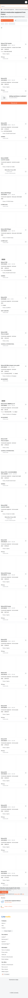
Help (3, 925)
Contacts (3, 927)
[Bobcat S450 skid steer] (14, 323)
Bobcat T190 (4, 262)
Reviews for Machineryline (7, 956)
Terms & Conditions (6, 950)
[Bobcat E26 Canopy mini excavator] (14, 564)
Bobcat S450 (4, 332)
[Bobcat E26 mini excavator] (14, 531)
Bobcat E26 (4, 297)
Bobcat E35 (4, 78)
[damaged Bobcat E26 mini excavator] (14, 288)
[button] (26, 2)
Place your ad (14, 103)
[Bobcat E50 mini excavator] (14, 114)
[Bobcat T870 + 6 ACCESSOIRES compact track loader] (14, 463)
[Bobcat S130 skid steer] (14, 429)
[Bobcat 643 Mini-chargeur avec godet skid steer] (14, 356)
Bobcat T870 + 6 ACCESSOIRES (9, 472)
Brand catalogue (5, 959)
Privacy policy (5, 952)
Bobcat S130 (4, 438)
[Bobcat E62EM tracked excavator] (14, 149)
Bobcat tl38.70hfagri (6, 192)
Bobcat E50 (4, 123)
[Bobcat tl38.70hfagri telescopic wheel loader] (14, 183)
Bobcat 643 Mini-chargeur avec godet (10, 365)
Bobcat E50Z (4, 505)
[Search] (26, 6)
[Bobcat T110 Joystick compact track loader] (14, 34)
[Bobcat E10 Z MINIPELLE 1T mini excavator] (14, 394)
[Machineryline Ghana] (9, 2)
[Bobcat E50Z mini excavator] (14, 496)
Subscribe (4, 892)
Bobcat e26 (4, 672)
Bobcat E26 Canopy (6, 573)
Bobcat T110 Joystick (6, 43)
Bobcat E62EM (4, 158)
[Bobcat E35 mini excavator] (14, 69)
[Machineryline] (1, 9)
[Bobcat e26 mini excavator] (14, 663)
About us (3, 923)
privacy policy (17, 894)
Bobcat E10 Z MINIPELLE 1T (8, 403)
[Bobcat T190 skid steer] (14, 253)
